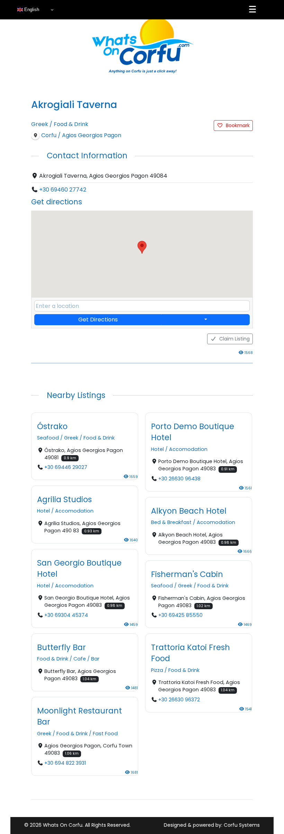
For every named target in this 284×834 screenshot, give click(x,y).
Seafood (48, 437)
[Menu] (252, 9)
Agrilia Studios (64, 499)
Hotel (157, 449)
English (31, 9)
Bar (95, 658)
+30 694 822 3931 (65, 763)
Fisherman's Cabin (187, 573)
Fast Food (105, 733)
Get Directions (98, 319)
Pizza (157, 670)
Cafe (79, 658)
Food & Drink (71, 124)
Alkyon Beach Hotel (189, 510)
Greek (39, 124)
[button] (142, 247)
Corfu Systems (242, 825)
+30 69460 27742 (62, 190)
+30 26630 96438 (179, 478)
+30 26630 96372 (179, 699)
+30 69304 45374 (66, 615)
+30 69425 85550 (180, 615)
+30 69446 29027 (65, 467)
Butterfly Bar (61, 647)
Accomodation (188, 449)
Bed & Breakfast (171, 522)
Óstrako (52, 426)
